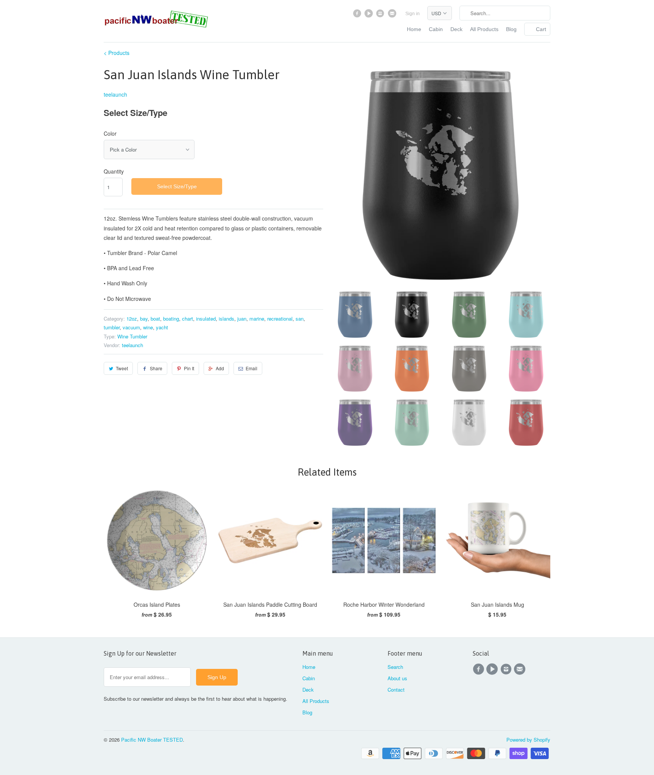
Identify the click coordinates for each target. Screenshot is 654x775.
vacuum (131, 327)
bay (144, 318)
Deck (456, 29)
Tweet (122, 368)
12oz (131, 318)
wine (148, 327)
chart (187, 318)
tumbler (112, 327)
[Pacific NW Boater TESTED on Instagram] (381, 15)
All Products (484, 29)
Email (251, 368)
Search (395, 666)
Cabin (436, 29)
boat (155, 318)
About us (397, 678)
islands (226, 318)
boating (171, 318)
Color (110, 133)
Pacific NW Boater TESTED (152, 739)
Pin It (189, 368)
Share (156, 368)
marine (256, 318)
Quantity (114, 171)
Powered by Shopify (528, 739)
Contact (396, 689)
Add (220, 368)
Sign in (412, 13)
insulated (206, 318)
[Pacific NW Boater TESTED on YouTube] (369, 15)
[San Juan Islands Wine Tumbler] (440, 175)
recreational (280, 318)
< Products (116, 52)
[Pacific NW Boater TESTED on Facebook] (358, 15)
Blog (511, 29)
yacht (162, 327)
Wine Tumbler (132, 336)
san (300, 318)
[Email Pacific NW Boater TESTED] (393, 15)
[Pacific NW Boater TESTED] (157, 20)
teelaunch (115, 94)
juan (241, 318)
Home (414, 29)
